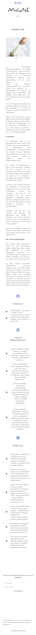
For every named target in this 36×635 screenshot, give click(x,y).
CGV (18, 613)
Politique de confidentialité (18, 609)
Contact (18, 605)
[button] (18, 16)
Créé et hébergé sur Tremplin (11, 620)
